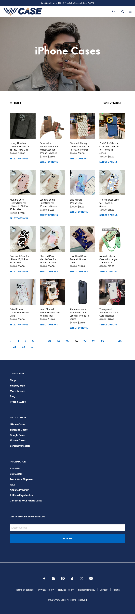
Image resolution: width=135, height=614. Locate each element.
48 (23, 347)
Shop (13, 380)
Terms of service (25, 589)
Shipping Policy (86, 589)
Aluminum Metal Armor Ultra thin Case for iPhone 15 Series (79, 314)
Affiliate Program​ (19, 489)
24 (58, 341)
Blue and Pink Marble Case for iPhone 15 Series (48, 259)
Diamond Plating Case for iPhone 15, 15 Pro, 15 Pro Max (80, 146)
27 (84, 341)
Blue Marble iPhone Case (76, 201)
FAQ (12, 484)
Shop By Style (17, 385)
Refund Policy (66, 589)
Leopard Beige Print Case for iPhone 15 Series (48, 202)
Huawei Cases (18, 440)
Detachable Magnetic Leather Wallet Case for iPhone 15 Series (49, 148)
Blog (12, 396)
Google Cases (17, 435)
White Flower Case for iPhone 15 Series (109, 202)
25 (67, 341)
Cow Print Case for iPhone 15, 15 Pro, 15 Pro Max (19, 259)
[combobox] (105, 103)
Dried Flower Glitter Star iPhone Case (19, 312)
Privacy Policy (46, 589)
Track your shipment (21, 479)
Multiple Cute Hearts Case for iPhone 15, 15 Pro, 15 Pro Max (19, 204)
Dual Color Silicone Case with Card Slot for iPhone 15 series (109, 148)
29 (102, 341)
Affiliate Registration (21, 495)
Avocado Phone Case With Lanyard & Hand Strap (109, 259)
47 (14, 347)
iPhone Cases (17, 424)
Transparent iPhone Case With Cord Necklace (108, 312)
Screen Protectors (20, 445)
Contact (104, 589)
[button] (114, 11)
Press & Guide (18, 401)
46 (120, 341)
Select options (19, 159)
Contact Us (16, 473)
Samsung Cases (18, 429)
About (116, 589)
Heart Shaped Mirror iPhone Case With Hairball (50, 312)
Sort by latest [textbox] (112, 103)
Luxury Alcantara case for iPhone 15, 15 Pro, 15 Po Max (19, 146)
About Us (15, 468)
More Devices (17, 390)
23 (49, 341)
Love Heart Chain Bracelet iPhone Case (78, 259)
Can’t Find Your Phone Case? (26, 500)
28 (93, 341)
